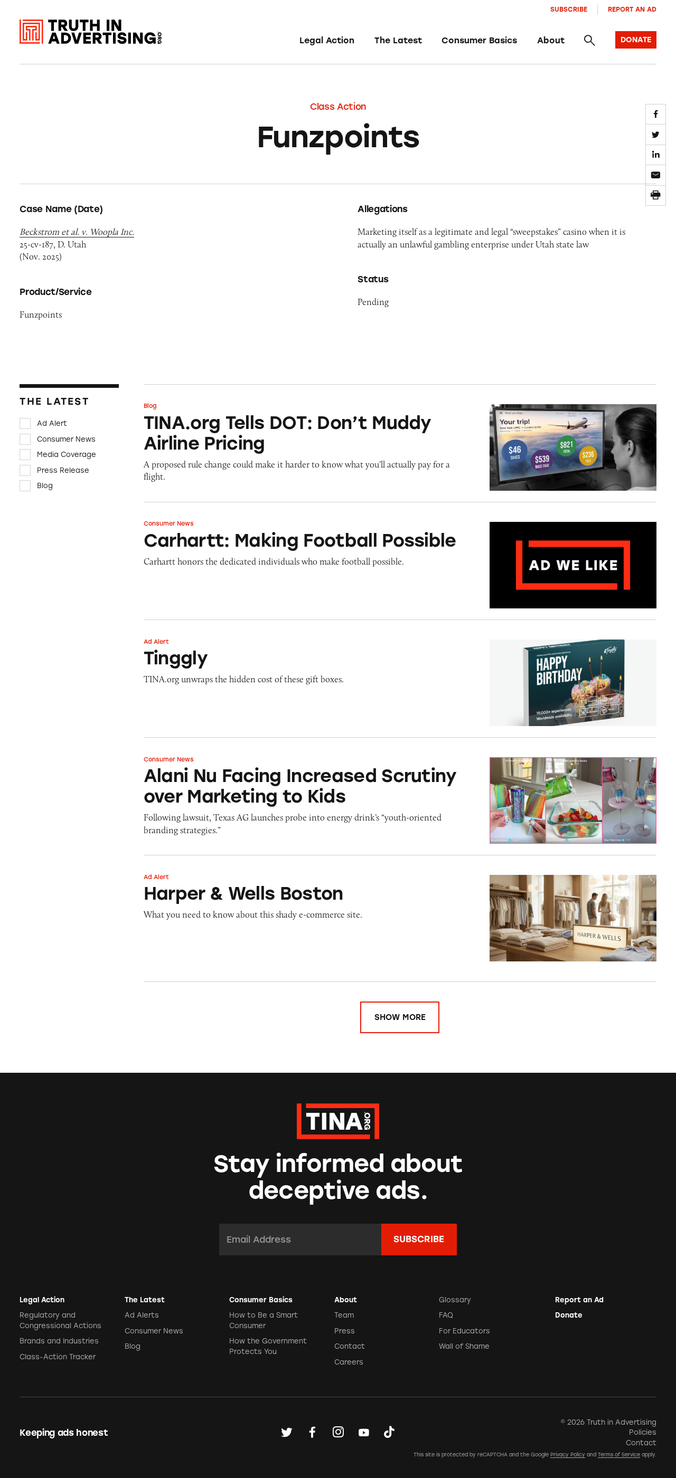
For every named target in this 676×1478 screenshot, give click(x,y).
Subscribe (568, 9)
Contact (349, 1346)
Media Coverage (66, 455)
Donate (569, 1315)
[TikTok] (389, 1432)
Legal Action (326, 40)
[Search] (589, 40)
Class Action (338, 106)
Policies (642, 1432)
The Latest (398, 40)
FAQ (446, 1315)
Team (344, 1315)
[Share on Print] (655, 195)
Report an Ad (632, 9)
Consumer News (66, 439)
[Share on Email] (655, 175)
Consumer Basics (479, 40)
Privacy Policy (567, 1454)
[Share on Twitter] (655, 134)
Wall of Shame (464, 1346)
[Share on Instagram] (338, 1432)
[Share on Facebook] (655, 114)
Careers (348, 1362)
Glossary (455, 1300)
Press (344, 1331)
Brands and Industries (59, 1341)
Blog (45, 486)
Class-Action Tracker (58, 1357)
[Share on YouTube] (364, 1432)
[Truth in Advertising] (91, 32)
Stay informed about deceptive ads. (338, 1177)
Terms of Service (619, 1454)
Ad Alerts (142, 1315)
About (551, 40)
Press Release (63, 470)
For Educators (464, 1331)
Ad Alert (52, 423)
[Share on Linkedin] (655, 155)
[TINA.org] (338, 1119)
